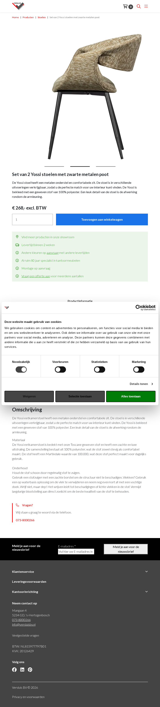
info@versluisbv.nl (24, 624)
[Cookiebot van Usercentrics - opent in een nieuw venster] (138, 308)
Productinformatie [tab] (80, 301)
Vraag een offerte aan (35, 276)
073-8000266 (25, 520)
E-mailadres (67, 546)
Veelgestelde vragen (25, 635)
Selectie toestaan (80, 396)
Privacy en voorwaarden (28, 697)
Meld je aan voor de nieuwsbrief (126, 549)
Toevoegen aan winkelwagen (102, 219)
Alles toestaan (130, 396)
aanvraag (53, 252)
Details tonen (139, 383)
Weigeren (29, 396)
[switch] (60, 369)
